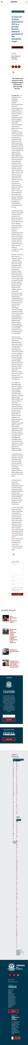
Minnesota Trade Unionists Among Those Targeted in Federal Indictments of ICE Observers (13, 636)
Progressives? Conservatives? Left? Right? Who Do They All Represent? (14, 664)
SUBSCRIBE (9, 719)
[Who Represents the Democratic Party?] (6, 618)
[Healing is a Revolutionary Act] (6, 651)
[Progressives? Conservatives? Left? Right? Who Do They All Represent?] (6, 663)
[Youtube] (18, 975)
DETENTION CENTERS (18, 11)
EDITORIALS (20, 759)
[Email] (13, 66)
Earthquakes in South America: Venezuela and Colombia (13, 800)
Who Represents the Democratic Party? (17, 787)
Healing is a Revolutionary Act (14, 651)
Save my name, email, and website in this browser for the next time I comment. (17, 589)
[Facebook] (16, 66)
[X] (19, 66)
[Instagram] (14, 975)
